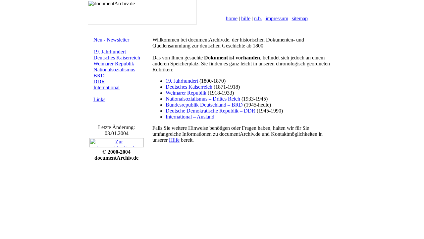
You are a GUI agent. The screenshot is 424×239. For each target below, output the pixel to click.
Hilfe (174, 140)
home (232, 18)
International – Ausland (190, 117)
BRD (99, 75)
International (106, 87)
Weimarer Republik (113, 63)
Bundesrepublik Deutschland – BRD (204, 105)
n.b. (258, 18)
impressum (277, 18)
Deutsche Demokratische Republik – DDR (210, 111)
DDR (99, 81)
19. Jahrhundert (109, 51)
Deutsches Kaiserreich (116, 57)
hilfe (245, 18)
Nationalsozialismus (114, 69)
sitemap (300, 18)
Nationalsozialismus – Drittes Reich (203, 99)
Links (99, 99)
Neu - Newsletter (111, 39)
